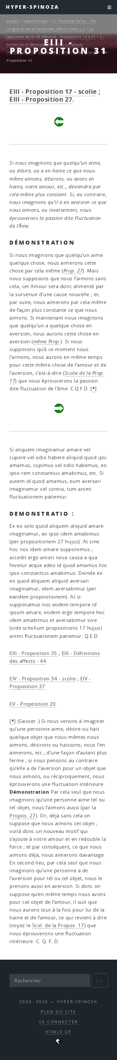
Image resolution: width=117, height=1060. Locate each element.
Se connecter (58, 1021)
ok (99, 981)
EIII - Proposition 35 (33, 653)
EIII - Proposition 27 (40, 99)
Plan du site (58, 1011)
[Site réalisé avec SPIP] (58, 1042)
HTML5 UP (59, 1031)
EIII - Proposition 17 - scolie (53, 91)
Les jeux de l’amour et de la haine (68, 52)
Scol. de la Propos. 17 (58, 925)
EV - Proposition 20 (32, 704)
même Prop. (47, 341)
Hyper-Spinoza (32, 7)
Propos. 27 (22, 816)
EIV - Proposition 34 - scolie (42, 678)
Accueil (12, 21)
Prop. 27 (73, 271)
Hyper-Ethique (35, 21)
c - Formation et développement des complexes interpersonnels (55, 44)
